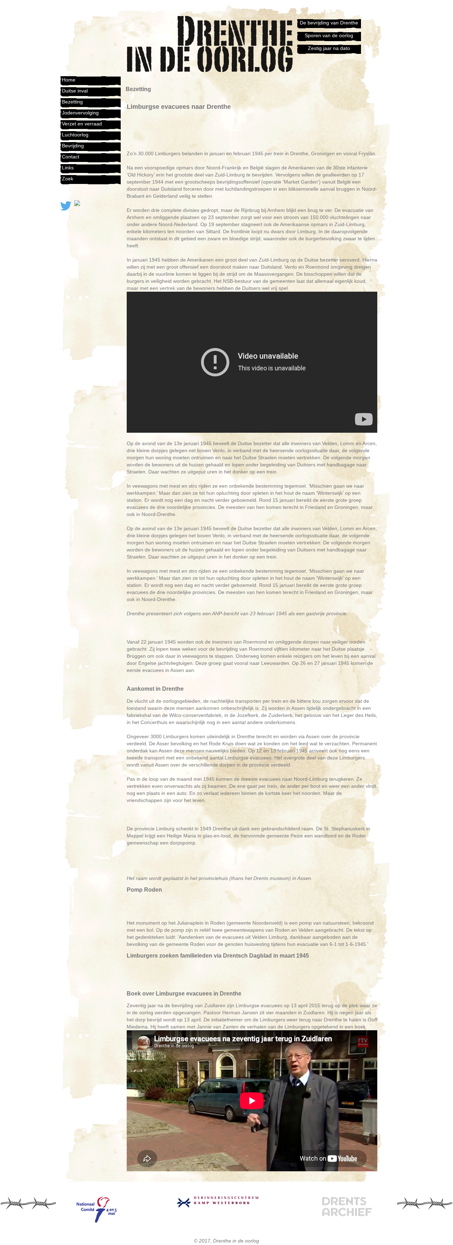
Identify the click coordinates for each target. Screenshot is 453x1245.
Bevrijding (73, 145)
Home (68, 80)
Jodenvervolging (80, 113)
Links (68, 167)
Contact (70, 156)
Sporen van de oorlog (329, 35)
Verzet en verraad (82, 124)
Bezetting (72, 102)
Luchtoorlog (75, 135)
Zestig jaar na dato (329, 48)
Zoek (67, 178)
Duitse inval (75, 91)
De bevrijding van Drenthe (329, 23)
